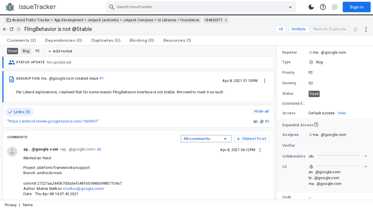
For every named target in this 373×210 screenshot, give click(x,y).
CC (284, 167)
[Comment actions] (260, 149)
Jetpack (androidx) (103, 20)
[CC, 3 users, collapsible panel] (338, 166)
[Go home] (4, 29)
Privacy (11, 205)
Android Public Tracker (31, 20)
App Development (69, 20)
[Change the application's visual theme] (311, 7)
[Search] (111, 7)
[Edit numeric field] (338, 104)
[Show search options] (290, 7)
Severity (289, 83)
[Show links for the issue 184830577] (226, 20)
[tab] (21, 40)
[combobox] (202, 7)
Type (286, 62)
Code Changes (290, 199)
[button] (324, 62)
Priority (288, 73)
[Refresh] (11, 29)
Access (289, 113)
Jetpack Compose (138, 20)
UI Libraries (167, 20)
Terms (27, 205)
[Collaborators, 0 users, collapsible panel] (338, 156)
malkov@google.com (83, 188)
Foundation (189, 20)
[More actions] (366, 29)
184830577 (213, 20)
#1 (101, 78)
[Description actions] (264, 80)
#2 (267, 121)
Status (288, 94)
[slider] (278, 123)
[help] (323, 7)
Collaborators (293, 156)
